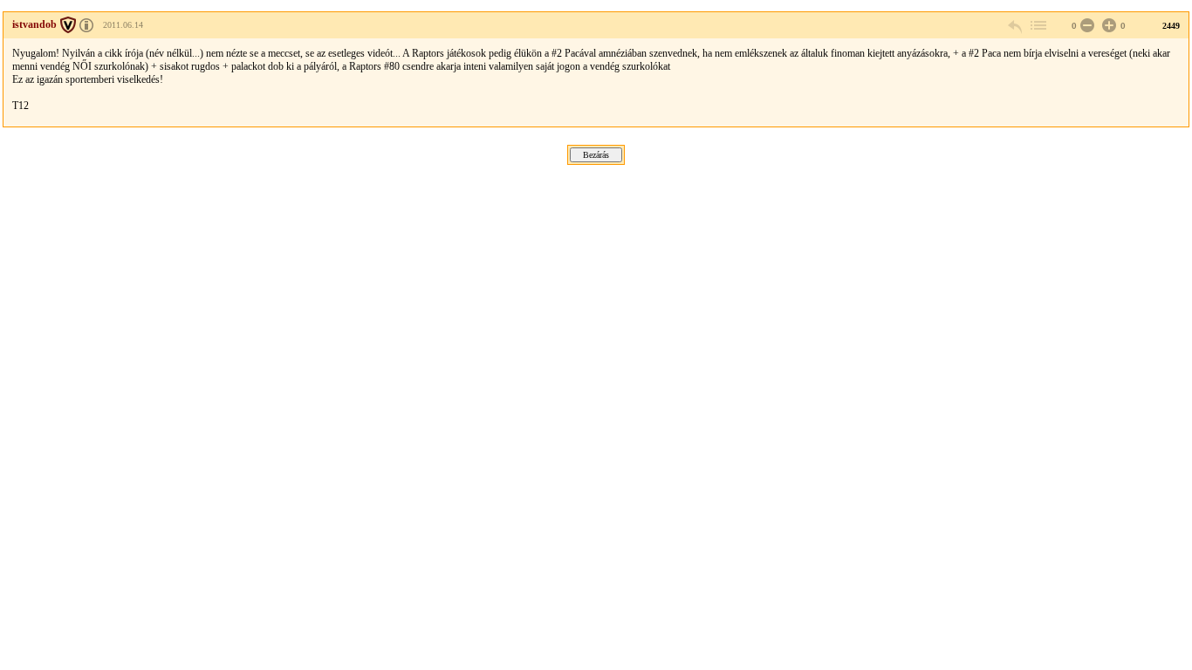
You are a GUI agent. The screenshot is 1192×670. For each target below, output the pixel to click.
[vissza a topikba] (1037, 26)
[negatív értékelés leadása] (1085, 26)
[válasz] (1015, 26)
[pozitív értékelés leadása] (1107, 26)
